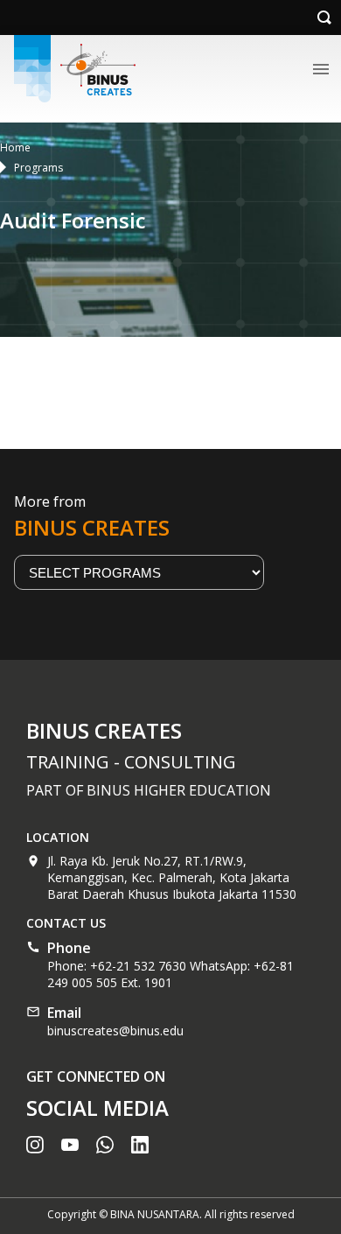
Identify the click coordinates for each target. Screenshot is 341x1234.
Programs (38, 167)
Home (15, 147)
